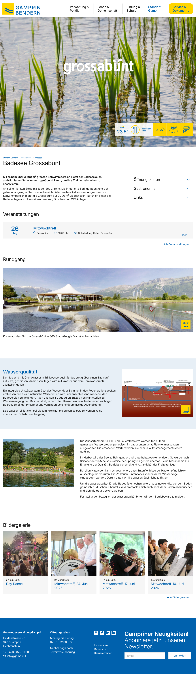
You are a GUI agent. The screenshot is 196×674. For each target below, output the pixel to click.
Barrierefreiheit (103, 653)
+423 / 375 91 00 (18, 652)
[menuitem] (80, 8)
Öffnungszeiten (147, 179)
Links (138, 197)
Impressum (101, 645)
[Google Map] (173, 130)
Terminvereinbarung (62, 652)
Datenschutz (102, 649)
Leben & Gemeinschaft (107, 8)
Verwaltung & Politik (79, 8)
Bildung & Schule (133, 8)
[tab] (163, 179)
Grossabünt (26, 158)
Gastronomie (145, 188)
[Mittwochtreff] (98, 230)
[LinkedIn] (113, 633)
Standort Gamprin (154, 8)
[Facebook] (102, 633)
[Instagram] (96, 633)
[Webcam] (186, 130)
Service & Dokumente (181, 8)
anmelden (180, 655)
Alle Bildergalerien (178, 597)
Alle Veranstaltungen (177, 244)
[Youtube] (108, 633)
